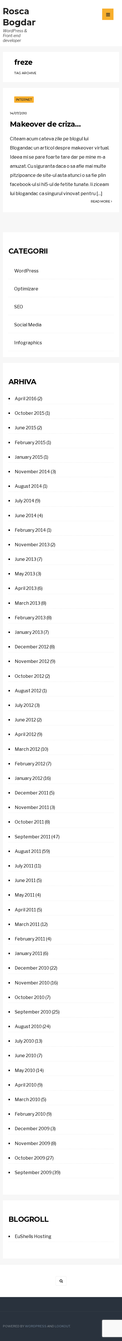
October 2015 (30, 413)
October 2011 (29, 822)
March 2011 (27, 924)
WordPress (26, 271)
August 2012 (28, 690)
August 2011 (28, 851)
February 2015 (30, 442)
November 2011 (32, 807)
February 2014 (30, 530)
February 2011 (30, 939)
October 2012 (29, 676)
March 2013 (27, 603)
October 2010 (30, 997)
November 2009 (32, 1143)
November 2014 (32, 471)
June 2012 (25, 720)
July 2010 (24, 1041)
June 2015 (25, 427)
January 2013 (29, 632)
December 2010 (32, 968)
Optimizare (26, 289)
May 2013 (25, 574)
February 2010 (30, 1114)
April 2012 (25, 734)
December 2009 (32, 1128)
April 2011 (25, 910)
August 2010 (28, 1026)
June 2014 (26, 515)
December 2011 (32, 793)
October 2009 (30, 1158)
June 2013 (25, 559)
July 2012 (24, 705)
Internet (24, 100)
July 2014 (24, 500)
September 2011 (33, 837)
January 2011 (28, 953)
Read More (101, 201)
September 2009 (33, 1172)
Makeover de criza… (45, 124)
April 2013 (26, 588)
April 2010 (26, 1085)
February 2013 (30, 617)
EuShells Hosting (33, 1236)
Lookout (62, 1326)
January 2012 (29, 778)
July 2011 (24, 866)
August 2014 (28, 486)
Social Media (27, 324)
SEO (18, 307)
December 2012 (32, 647)
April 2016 (26, 398)
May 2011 (25, 895)
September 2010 (33, 1012)
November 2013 (32, 544)
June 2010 (25, 1055)
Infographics (28, 342)
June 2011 (25, 880)
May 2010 (25, 1070)
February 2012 (30, 763)
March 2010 (27, 1099)
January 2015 (29, 457)
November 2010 (32, 983)
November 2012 (32, 661)
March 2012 (27, 749)
